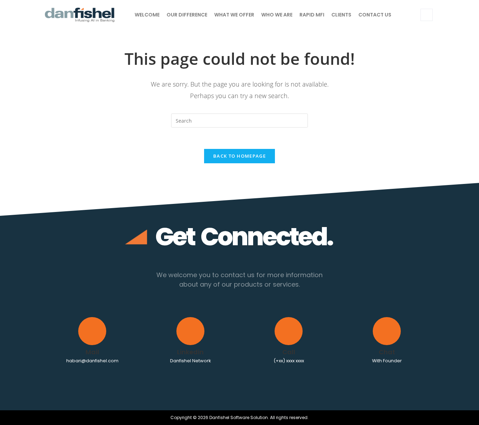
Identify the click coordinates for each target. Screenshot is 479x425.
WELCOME (147, 14)
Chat (387, 352)
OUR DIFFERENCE (187, 14)
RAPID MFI (311, 14)
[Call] (289, 331)
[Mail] (92, 331)
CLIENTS (341, 14)
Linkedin (190, 352)
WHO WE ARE (276, 14)
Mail (92, 352)
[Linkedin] (190, 331)
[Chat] (387, 331)
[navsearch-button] (426, 15)
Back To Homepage (239, 156)
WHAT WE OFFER (234, 14)
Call (288, 352)
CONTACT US (374, 14)
